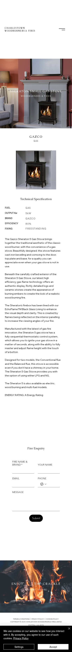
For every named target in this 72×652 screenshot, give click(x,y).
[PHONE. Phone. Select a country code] (43, 484)
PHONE (42, 478)
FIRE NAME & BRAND (19, 463)
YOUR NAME (45, 464)
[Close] (67, 630)
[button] (62, 29)
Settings (19, 647)
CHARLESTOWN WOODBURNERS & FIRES (20, 29)
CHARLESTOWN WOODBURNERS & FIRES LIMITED (43, 622)
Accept (53, 647)
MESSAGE (18, 492)
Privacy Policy (20, 638)
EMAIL (15, 478)
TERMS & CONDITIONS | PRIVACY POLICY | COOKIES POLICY (36, 619)
